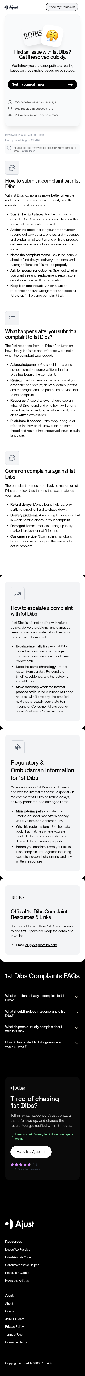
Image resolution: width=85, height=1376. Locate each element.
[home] (11, 6)
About (9, 1303)
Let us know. (28, 150)
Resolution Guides (17, 1273)
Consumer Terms (16, 1342)
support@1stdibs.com (41, 945)
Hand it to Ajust (28, 1152)
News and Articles (17, 1280)
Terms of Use (14, 1334)
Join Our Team (14, 1319)
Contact (10, 1311)
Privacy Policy (14, 1326)
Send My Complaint (62, 7)
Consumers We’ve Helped (22, 1265)
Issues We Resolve (17, 1249)
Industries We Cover (18, 1257)
